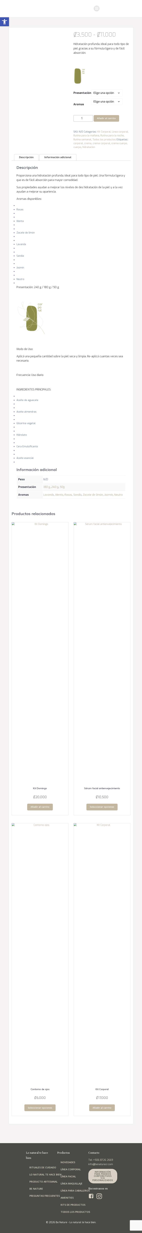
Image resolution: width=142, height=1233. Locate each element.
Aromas (78, 104)
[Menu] (97, 8)
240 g (54, 487)
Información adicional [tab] (57, 157)
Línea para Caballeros (75, 1190)
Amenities (67, 1197)
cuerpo (77, 147)
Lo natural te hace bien (45, 1174)
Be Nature (36, 1188)
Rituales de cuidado (42, 1167)
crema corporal (101, 143)
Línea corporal (120, 131)
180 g (46, 487)
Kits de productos (73, 1204)
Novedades (68, 1162)
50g (62, 487)
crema (87, 143)
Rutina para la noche (112, 135)
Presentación (82, 93)
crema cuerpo (119, 143)
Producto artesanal (43, 1181)
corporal (78, 143)
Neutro (118, 495)
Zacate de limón (93, 495)
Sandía (77, 495)
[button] (4, 21)
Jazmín (108, 495)
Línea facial (68, 1176)
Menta (59, 495)
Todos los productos (104, 139)
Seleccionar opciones (102, 806)
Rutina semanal (82, 139)
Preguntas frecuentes (44, 1195)
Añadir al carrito (106, 118)
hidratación (88, 147)
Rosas (68, 495)
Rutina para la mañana (86, 135)
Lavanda (48, 495)
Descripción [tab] (26, 157)
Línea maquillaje (71, 1183)
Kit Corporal (104, 131)
